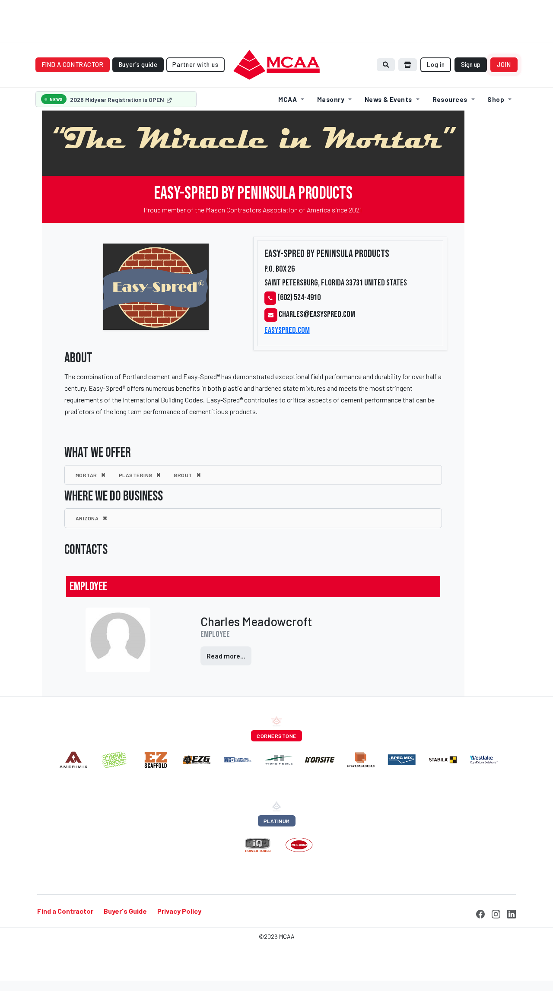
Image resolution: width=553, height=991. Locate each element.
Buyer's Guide (125, 911)
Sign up (470, 64)
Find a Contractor (65, 911)
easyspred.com (287, 330)
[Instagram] (496, 913)
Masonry (330, 99)
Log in (436, 64)
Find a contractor (73, 64)
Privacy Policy (179, 911)
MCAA (287, 99)
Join (504, 64)
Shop (495, 99)
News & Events (388, 99)
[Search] (386, 64)
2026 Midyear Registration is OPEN (117, 99)
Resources (449, 99)
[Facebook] (480, 913)
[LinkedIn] (511, 913)
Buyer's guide (138, 64)
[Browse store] (407, 64)
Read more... (226, 656)
